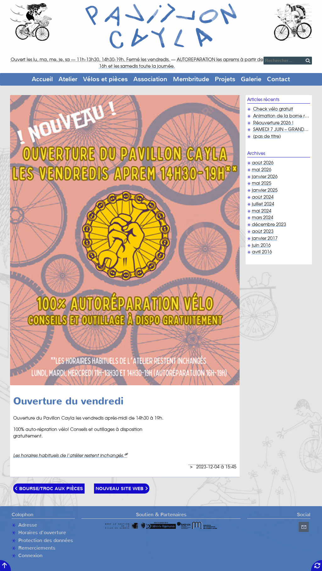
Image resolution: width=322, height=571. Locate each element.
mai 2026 (261, 170)
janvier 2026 (265, 177)
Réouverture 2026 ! (273, 123)
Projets (225, 79)
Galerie (251, 79)
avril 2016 (262, 252)
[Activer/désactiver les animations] (316, 565)
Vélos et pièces (105, 79)
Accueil (42, 79)
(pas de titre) (267, 136)
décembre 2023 (269, 225)
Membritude (191, 79)
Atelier (67, 79)
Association (150, 79)
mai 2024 (261, 211)
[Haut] (5, 565)
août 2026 (263, 163)
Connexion (30, 555)
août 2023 (263, 231)
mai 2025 (261, 183)
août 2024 (263, 197)
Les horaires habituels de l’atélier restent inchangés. (68, 456)
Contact (278, 79)
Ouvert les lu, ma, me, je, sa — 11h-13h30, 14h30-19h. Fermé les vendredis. (91, 60)
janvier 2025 (265, 190)
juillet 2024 (263, 204)
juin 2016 (261, 245)
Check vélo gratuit (273, 109)
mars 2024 (262, 218)
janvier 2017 (265, 238)
